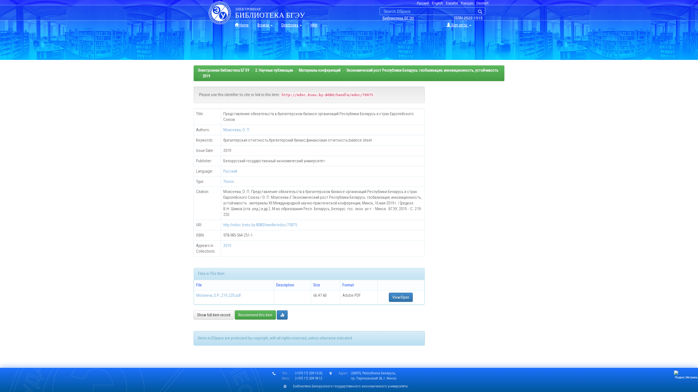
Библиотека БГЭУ (398, 17)
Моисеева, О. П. (236, 129)
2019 (206, 76)
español (452, 3)
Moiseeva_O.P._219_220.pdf (218, 295)
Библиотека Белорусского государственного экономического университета (350, 386)
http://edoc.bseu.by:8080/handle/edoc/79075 (260, 224)
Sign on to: (459, 25)
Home (244, 25)
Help (314, 25)
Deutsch (482, 3)
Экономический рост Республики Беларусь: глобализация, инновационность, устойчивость (422, 70)
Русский (230, 171)
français (467, 3)
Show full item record (213, 315)
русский (423, 3)
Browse (263, 25)
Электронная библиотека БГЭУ (223, 70)
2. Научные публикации (274, 70)
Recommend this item (255, 315)
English (437, 3)
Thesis (228, 181)
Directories (290, 25)
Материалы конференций (320, 70)
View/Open (400, 297)
